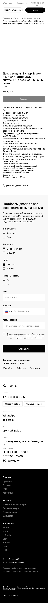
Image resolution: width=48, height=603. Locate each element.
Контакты (8, 492)
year (6, 559)
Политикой (36, 334)
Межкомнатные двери (14, 504)
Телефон (7, 305)
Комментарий (10, 319)
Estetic (6, 542)
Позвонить (35, 368)
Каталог (17, 18)
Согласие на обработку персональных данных (21, 571)
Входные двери (31, 18)
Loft (5, 550)
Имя (5, 291)
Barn (5, 538)
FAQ (5, 489)
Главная (6, 18)
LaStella (7, 535)
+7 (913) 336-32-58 (37, 4)
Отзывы (7, 485)
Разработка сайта (10, 595)
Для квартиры (10, 512)
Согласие (10, 336)
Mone (5, 531)
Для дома (8, 515)
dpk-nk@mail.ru (12, 430)
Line (5, 546)
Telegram (20, 3)
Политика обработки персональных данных (19, 568)
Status (6, 527)
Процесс (7, 481)
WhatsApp (7, 3)
